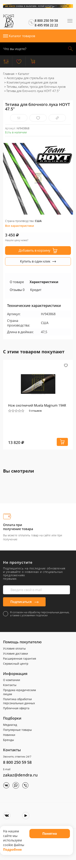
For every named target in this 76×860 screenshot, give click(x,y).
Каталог (23, 74)
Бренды (8, 740)
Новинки (9, 735)
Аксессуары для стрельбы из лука (30, 78)
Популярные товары (17, 730)
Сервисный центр (15, 663)
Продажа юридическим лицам (19, 692)
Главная (8, 74)
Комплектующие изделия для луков (31, 82)
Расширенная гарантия (19, 658)
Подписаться (21, 601)
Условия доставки (15, 653)
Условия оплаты (14, 648)
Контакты (9, 685)
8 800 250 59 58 (17, 762)
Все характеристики (19, 226)
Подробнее (12, 849)
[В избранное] (38, 118)
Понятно (49, 833)
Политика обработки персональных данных (19, 701)
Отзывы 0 (17, 290)
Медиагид (10, 725)
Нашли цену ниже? (16, 240)
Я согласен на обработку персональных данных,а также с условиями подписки (39, 614)
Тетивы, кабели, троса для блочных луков (35, 87)
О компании (11, 680)
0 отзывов (35, 410)
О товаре (17, 282)
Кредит (35, 290)
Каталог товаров (22, 36)
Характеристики (44, 282)
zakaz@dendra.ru (20, 775)
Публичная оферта (16, 708)
